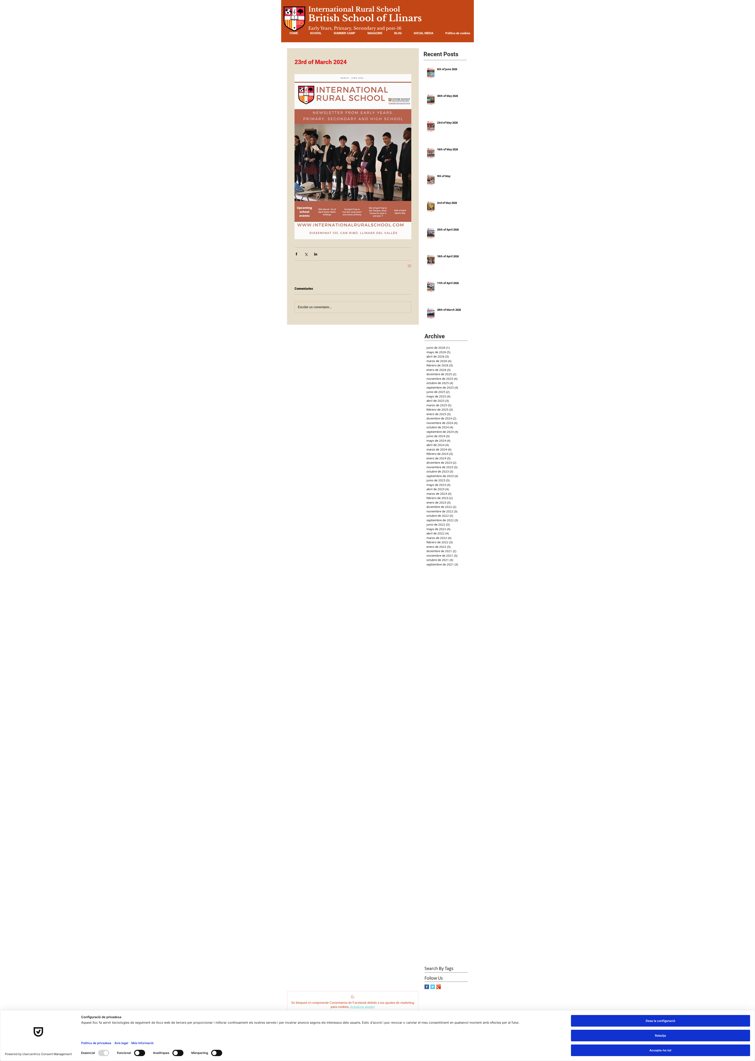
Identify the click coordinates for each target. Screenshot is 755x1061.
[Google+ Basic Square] (438, 987)
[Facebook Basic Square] (426, 987)
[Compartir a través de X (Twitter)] (306, 254)
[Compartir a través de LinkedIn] (316, 254)
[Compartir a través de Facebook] (296, 254)
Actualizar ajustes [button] (362, 1007)
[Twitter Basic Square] (432, 987)
